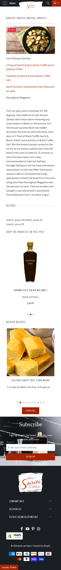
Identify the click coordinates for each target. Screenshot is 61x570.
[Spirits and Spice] (30, 3)
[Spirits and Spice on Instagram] (38, 529)
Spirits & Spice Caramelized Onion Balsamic (30, 86)
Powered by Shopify (41, 545)
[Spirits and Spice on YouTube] (27, 529)
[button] (9, 567)
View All (30, 410)
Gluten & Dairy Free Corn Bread (30, 380)
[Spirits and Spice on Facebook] (22, 529)
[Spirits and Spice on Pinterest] (33, 529)
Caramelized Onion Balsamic (31, 290)
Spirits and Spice (25, 545)
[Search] (48, 3)
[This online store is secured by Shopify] (14, 538)
